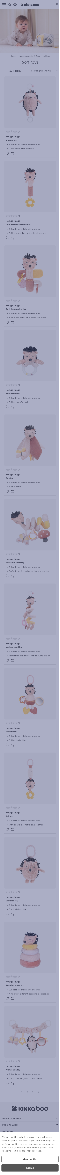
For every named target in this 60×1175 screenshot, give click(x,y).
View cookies (30, 1159)
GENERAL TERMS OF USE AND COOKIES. (21, 1151)
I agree (30, 1167)
